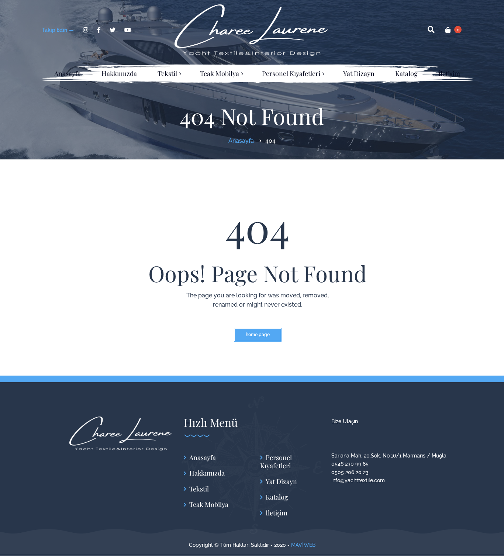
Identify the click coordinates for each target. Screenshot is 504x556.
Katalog (277, 497)
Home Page (258, 334)
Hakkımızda (207, 473)
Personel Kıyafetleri (276, 461)
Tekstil (199, 489)
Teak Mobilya (208, 504)
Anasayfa (202, 457)
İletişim (276, 513)
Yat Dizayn (281, 481)
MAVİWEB (303, 545)
